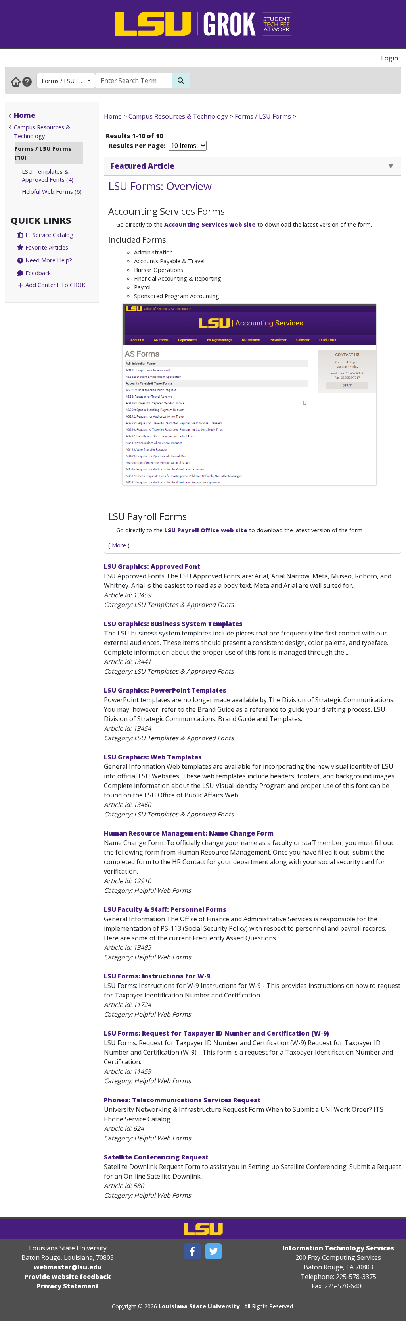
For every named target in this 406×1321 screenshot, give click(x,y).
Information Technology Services (338, 1248)
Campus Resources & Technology (178, 116)
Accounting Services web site (210, 224)
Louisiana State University (199, 1306)
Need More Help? (48, 260)
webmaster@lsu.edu (68, 1267)
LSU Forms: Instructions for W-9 (157, 976)
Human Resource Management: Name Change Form (189, 833)
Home (24, 115)
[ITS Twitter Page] (213, 1251)
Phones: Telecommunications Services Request (182, 1100)
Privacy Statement (68, 1286)
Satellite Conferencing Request (156, 1157)
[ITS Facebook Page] (192, 1251)
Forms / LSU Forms (67, 81)
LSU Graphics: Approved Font (152, 566)
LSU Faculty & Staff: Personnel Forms (165, 909)
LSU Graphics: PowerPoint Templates (165, 690)
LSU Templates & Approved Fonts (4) (47, 175)
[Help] (27, 81)
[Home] (16, 81)
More (119, 545)
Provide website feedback (67, 1276)
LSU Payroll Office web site (205, 530)
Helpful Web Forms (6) (52, 191)
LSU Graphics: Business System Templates (173, 623)
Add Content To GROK (54, 285)
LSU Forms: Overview (160, 186)
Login (389, 58)
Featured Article (142, 166)
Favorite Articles (46, 247)
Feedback (37, 273)
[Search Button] (181, 80)
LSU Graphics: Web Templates (153, 757)
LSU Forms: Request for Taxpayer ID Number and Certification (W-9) (216, 1033)
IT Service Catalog (48, 235)
